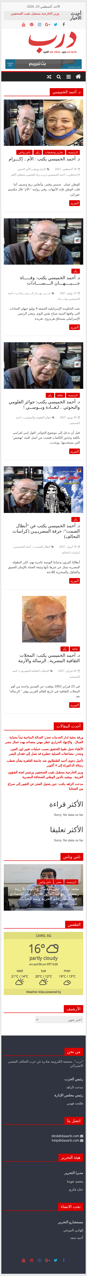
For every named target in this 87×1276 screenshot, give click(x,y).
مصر (58, 882)
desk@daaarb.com (66, 1136)
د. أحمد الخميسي (57, 175)
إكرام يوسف (39, 169)
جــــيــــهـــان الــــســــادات (34, 293)
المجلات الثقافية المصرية (35, 671)
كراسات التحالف (70, 552)
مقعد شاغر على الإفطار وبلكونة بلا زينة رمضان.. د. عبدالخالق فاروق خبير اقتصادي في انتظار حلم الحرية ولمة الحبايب (44, 894)
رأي (38, 152)
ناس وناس (24, 152)
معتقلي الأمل (18, 175)
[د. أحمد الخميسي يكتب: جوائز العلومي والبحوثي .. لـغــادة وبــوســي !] (43, 344)
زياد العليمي (33, 175)
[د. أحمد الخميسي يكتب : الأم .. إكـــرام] (43, 102)
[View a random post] (49, 76)
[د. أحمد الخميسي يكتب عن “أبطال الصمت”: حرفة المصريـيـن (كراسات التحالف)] (43, 469)
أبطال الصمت (42, 547)
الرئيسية (73, 152)
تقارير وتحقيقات (54, 152)
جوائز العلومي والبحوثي (38, 417)
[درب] (78, 76)
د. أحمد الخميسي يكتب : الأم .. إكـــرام (44, 158)
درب (44, 175)
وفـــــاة (63, 299)
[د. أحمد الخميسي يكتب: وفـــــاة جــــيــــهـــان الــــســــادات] (43, 221)
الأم (29, 169)
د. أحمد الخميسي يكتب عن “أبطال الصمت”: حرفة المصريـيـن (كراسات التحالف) (46, 531)
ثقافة (60, 395)
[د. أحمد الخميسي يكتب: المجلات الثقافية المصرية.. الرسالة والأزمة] (43, 598)
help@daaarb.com (66, 1140)
